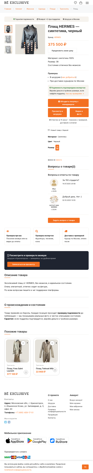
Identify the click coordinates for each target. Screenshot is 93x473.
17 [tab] (24, 50)
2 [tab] (28, 43)
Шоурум (51, 403)
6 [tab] (28, 44)
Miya (54, 189)
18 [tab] (28, 50)
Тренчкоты (64, 9)
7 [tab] (31, 44)
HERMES (57, 37)
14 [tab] (28, 48)
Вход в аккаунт (76, 400)
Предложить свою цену (62, 51)
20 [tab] (35, 50)
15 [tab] (31, 48)
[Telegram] (5, 423)
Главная (7, 9)
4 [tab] (35, 43)
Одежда (41, 9)
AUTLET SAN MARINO (54, 206)
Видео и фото (79, 112)
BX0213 (59, 160)
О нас (50, 400)
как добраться (69, 77)
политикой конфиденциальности (17, 470)
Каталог (19, 9)
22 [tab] (28, 52)
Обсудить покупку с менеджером (69, 102)
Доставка (52, 406)
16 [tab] (35, 48)
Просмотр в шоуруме (57, 112)
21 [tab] (24, 52)
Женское (30, 9)
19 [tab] (31, 50)
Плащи (52, 9)
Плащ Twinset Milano (46, 368)
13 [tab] (24, 48)
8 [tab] (35, 44)
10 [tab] (28, 46)
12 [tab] (35, 46)
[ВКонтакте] (9, 423)
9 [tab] (24, 46)
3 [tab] (31, 43)
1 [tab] (24, 43)
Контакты (52, 418)
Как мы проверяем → (75, 93)
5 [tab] (24, 44)
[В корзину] (26, 372)
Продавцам (53, 415)
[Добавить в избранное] (23, 343)
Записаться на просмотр (23, 264)
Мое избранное (76, 406)
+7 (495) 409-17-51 (24, 412)
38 (57, 147)
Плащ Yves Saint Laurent (15, 369)
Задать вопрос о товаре (64, 220)
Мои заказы (75, 410)
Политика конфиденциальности (57, 410)
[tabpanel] (30, 39)
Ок (85, 467)
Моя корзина (75, 403)
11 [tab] (31, 46)
